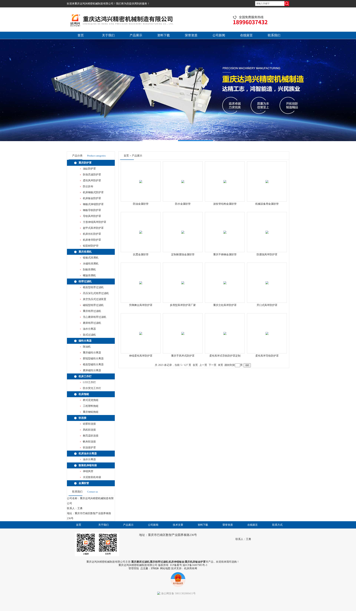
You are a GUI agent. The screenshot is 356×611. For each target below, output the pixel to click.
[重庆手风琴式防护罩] (182, 329)
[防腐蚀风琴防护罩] (267, 228)
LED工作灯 (89, 382)
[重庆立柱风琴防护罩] (224, 278)
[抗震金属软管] (140, 228)
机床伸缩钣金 (176, 561)
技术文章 (178, 524)
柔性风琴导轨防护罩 (267, 355)
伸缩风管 (88, 471)
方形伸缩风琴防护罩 (94, 222)
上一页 (203, 365)
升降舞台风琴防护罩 (140, 305)
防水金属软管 (183, 203)
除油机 (87, 346)
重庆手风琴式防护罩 (183, 355)
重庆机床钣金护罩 (195, 561)
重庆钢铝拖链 (90, 412)
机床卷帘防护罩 (92, 239)
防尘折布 (88, 186)
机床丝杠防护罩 (92, 234)
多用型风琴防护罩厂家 (183, 305)
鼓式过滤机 (89, 334)
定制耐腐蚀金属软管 (183, 254)
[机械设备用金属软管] (267, 177)
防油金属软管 (141, 203)
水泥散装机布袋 (92, 477)
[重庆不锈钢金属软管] (224, 228)
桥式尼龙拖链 (90, 400)
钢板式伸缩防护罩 (93, 204)
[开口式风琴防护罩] (267, 278)
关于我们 (108, 35)
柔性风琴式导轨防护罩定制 (224, 355)
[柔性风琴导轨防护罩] (267, 329)
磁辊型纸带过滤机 (93, 305)
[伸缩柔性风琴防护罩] (140, 329)
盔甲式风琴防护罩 (93, 228)
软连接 (82, 417)
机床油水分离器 (88, 453)
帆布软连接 (89, 441)
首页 (81, 35)
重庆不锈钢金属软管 (225, 254)
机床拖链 (84, 394)
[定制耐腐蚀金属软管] (182, 228)
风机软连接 (89, 429)
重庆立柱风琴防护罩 (225, 305)
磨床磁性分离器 (92, 370)
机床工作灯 (85, 376)
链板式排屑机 (90, 257)
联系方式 (277, 524)
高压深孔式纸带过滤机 (96, 293)
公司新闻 (218, 35)
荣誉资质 (191, 35)
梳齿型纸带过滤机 (93, 287)
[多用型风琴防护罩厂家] (182, 278)
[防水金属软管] (182, 177)
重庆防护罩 (85, 162)
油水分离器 (89, 328)
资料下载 (163, 35)
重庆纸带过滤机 (92, 311)
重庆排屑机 (85, 251)
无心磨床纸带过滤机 (94, 317)
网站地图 (165, 568)
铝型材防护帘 (90, 245)
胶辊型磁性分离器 (93, 358)
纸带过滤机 (85, 281)
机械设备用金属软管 (267, 203)
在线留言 (246, 35)
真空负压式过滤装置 (94, 299)
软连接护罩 (89, 447)
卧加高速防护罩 (92, 174)
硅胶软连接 (89, 423)
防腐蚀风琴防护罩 (267, 254)
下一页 (212, 365)
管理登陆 (133, 568)
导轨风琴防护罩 (92, 216)
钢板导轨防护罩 (92, 210)
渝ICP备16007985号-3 (195, 565)
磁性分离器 (85, 340)
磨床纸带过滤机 (92, 323)
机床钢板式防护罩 (93, 192)
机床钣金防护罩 (92, 198)
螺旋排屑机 (89, 275)
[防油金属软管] (140, 177)
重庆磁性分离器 (92, 352)
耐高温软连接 (90, 435)
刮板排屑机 (89, 269)
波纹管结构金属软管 (225, 203)
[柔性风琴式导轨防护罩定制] (224, 329)
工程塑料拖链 (90, 406)
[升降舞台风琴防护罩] (140, 278)
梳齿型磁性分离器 (93, 364)
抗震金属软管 (141, 254)
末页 (220, 365)
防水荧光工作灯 (92, 388)
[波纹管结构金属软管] (224, 177)
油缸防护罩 (89, 168)
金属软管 (84, 483)
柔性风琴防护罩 (92, 180)
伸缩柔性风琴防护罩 (140, 355)
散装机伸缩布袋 (88, 465)
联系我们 (274, 35)
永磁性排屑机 (90, 263)
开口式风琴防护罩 (267, 305)
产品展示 (136, 35)
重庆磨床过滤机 (140, 561)
